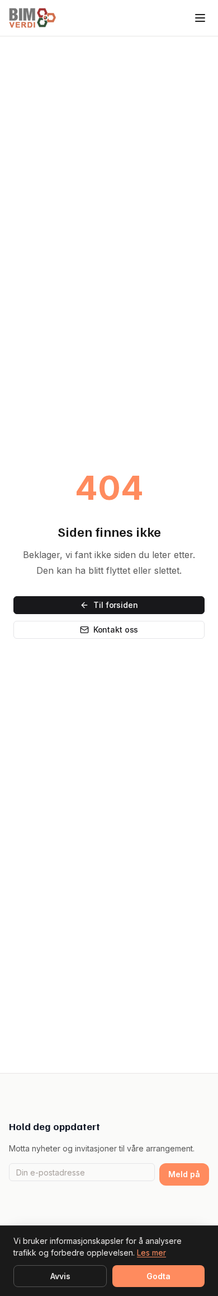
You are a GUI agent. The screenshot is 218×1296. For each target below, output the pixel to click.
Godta (158, 1276)
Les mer (151, 1252)
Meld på (184, 1174)
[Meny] (200, 18)
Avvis (60, 1276)
